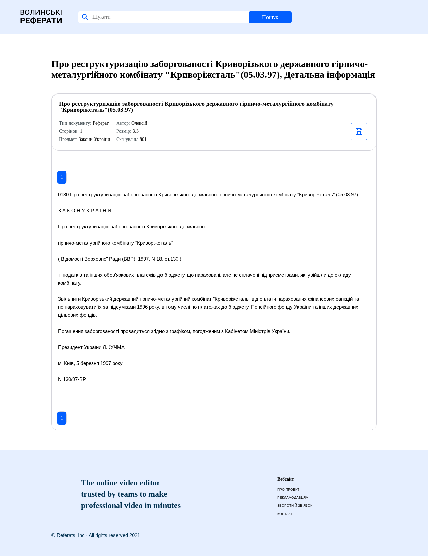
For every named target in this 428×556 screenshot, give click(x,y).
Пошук (270, 17)
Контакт (285, 514)
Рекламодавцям (292, 497)
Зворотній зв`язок (294, 505)
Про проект (288, 489)
